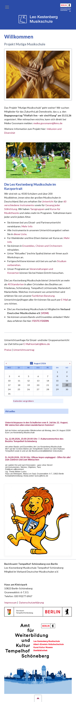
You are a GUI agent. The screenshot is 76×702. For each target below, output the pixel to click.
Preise (7, 349)
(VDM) (45, 313)
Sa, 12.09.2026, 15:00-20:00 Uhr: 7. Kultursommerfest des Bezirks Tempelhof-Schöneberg (34, 440)
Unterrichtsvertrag (23, 349)
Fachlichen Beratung (43, 295)
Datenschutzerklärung (31, 602)
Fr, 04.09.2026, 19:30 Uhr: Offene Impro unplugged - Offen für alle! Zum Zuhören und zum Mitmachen (38, 458)
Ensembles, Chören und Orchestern (42, 245)
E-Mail (64, 299)
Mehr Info (27, 226)
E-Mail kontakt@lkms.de (36, 343)
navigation (7, 7)
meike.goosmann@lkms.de (47, 123)
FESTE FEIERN (40, 320)
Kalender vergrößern (23, 401)
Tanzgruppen (37, 209)
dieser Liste (20, 234)
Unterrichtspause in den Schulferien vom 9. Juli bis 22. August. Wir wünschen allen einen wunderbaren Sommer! (36, 423)
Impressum (10, 602)
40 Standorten (16, 284)
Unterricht (48, 201)
